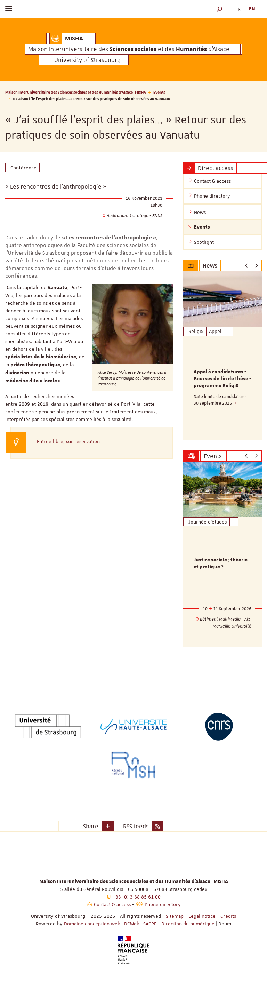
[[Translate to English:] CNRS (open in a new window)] (219, 727)
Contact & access (112, 904)
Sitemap (175, 916)
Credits (228, 916)
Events (159, 92)
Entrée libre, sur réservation (68, 441)
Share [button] (90, 826)
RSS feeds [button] (136, 826)
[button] (219, 9)
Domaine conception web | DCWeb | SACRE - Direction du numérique (139, 923)
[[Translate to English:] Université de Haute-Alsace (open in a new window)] (133, 727)
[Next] (256, 265)
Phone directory (163, 904)
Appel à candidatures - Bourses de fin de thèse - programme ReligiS (222, 379)
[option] (222, 355)
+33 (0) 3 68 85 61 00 (137, 897)
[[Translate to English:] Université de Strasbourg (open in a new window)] (48, 727)
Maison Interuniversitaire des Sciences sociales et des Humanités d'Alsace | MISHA (75, 92)
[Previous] (246, 265)
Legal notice (202, 916)
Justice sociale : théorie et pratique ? (221, 563)
